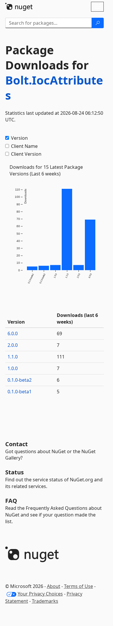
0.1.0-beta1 (20, 391)
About (53, 586)
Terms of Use (78, 586)
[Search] (98, 23)
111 (61, 357)
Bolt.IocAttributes (54, 87)
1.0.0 (13, 368)
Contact (16, 444)
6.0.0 (13, 333)
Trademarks (45, 601)
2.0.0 (13, 345)
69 (59, 333)
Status (14, 472)
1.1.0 (13, 357)
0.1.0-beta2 (20, 380)
